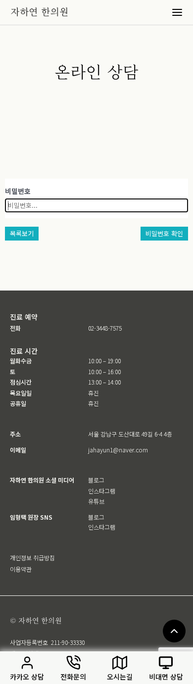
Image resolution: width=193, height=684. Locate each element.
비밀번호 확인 (164, 233)
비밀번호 (18, 191)
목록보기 (22, 233)
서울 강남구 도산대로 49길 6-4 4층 (130, 434)
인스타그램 (101, 491)
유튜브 (96, 501)
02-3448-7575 (105, 328)
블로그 (96, 480)
